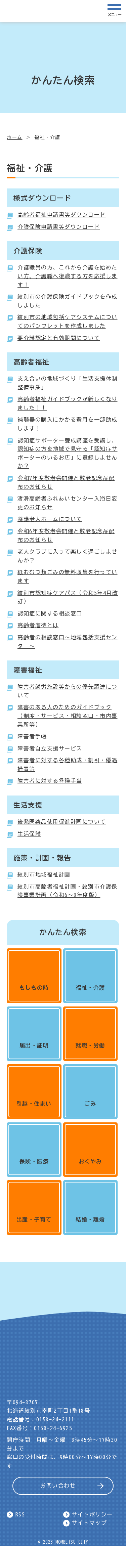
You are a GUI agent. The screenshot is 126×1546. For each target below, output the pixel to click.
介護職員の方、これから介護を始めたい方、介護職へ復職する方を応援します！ (67, 276)
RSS (20, 1514)
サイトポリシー (92, 1514)
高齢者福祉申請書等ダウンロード (61, 214)
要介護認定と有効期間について (58, 338)
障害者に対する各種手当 (49, 780)
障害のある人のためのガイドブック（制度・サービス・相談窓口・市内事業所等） (67, 715)
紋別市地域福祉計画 (44, 874)
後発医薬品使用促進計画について (61, 821)
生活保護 (29, 833)
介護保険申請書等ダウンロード (58, 226)
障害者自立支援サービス (49, 748)
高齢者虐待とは (38, 625)
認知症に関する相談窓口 (49, 613)
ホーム (15, 137)
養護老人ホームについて (49, 519)
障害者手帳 (32, 736)
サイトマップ (89, 1523)
